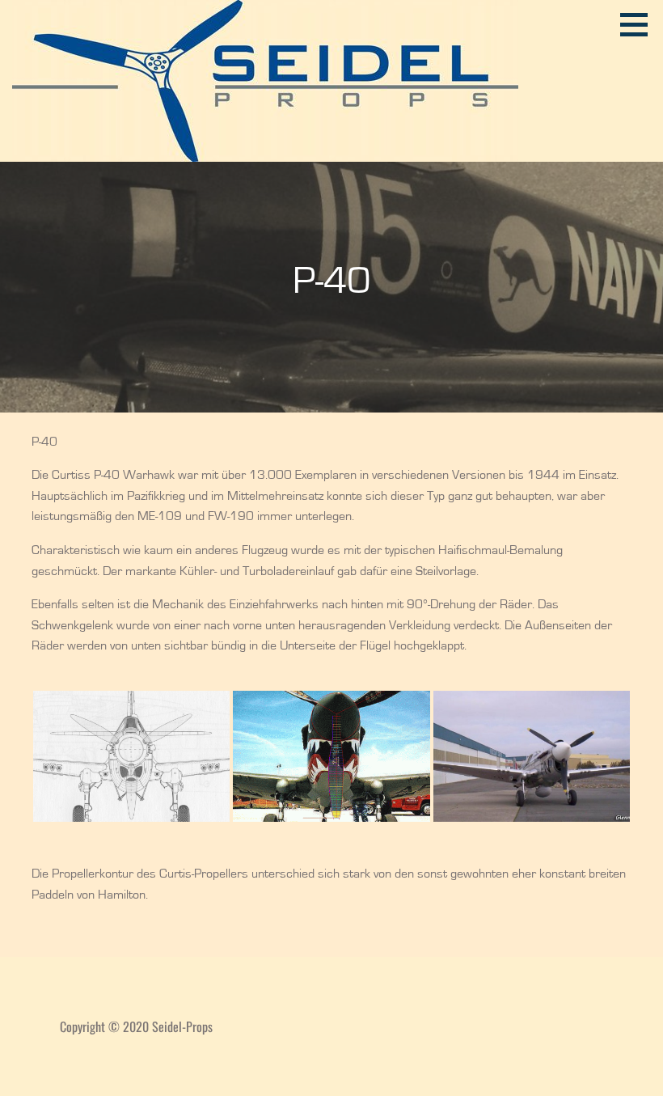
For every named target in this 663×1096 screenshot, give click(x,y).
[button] (639, 24)
